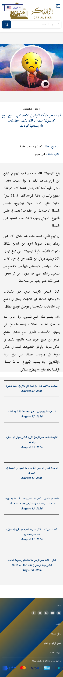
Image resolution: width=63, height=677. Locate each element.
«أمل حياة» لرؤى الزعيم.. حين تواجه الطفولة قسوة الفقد (32, 411)
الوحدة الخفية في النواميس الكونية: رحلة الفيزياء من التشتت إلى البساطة (32, 470)
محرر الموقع (40, 154)
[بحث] (6, 24)
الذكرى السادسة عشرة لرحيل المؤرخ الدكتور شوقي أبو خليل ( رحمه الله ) (32, 440)
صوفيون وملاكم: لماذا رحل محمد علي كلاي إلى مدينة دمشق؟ (32, 386)
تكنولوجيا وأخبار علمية (31, 146)
